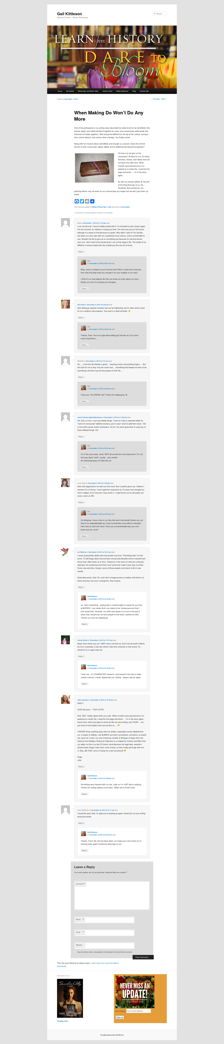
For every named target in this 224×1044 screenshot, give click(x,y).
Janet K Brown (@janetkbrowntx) (89, 417)
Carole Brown (82, 640)
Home (60, 91)
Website (79, 945)
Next (164, 99)
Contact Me (144, 91)
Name (80, 919)
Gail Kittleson (69, 13)
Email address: (121, 1011)
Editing (94, 207)
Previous (155, 99)
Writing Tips (101, 207)
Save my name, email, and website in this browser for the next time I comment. (105, 952)
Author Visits (107, 91)
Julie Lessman (82, 700)
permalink (126, 207)
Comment (80, 884)
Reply (81, 251)
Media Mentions (122, 91)
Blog (134, 91)
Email (80, 932)
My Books (70, 91)
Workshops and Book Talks (88, 91)
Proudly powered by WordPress (112, 1035)
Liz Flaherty (81, 552)
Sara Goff (80, 304)
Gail (109, 207)
